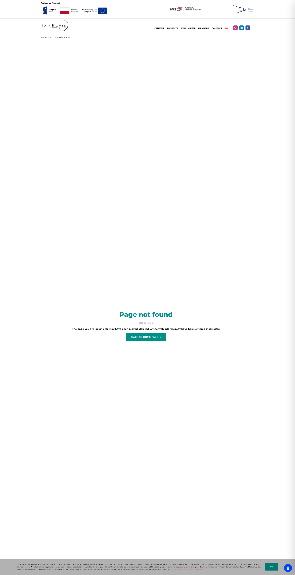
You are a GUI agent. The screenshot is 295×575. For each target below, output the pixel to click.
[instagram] (235, 27)
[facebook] (247, 27)
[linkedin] (241, 27)
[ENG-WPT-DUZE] (185, 8)
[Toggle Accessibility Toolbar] (288, 568)
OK (271, 567)
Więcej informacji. (196, 569)
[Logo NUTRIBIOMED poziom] (54, 21)
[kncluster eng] (243, 5)
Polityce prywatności (179, 569)
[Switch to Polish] (226, 28)
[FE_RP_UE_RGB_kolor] (75, 5)
